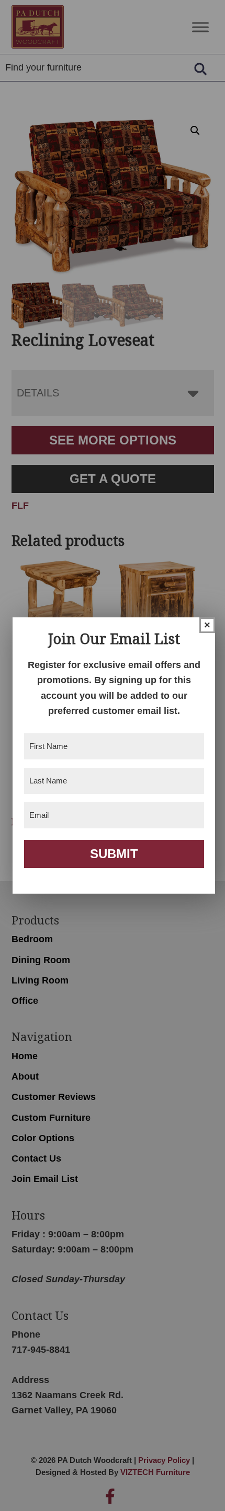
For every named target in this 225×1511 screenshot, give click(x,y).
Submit (114, 854)
